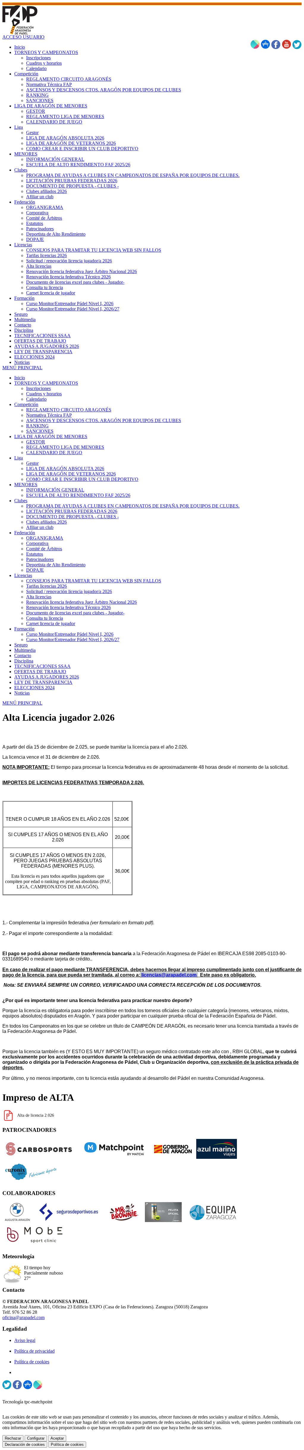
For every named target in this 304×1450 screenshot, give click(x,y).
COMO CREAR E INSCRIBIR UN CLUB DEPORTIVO (82, 479)
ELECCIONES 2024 (34, 687)
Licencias (23, 575)
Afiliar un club (39, 527)
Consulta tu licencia (44, 618)
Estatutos (34, 554)
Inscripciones (38, 388)
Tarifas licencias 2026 (46, 586)
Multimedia (25, 650)
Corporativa (37, 543)
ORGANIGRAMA (44, 538)
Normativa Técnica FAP (49, 415)
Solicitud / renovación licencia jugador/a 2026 (69, 591)
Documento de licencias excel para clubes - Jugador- (75, 612)
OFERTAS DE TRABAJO (40, 671)
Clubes (20, 500)
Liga (18, 457)
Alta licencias (38, 596)
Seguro (21, 644)
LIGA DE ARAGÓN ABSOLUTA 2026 (65, 468)
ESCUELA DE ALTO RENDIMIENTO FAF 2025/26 (78, 495)
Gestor (32, 463)
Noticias (22, 692)
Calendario (36, 399)
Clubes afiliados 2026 (46, 521)
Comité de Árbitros (44, 548)
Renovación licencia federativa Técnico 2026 (68, 607)
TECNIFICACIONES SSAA (42, 666)
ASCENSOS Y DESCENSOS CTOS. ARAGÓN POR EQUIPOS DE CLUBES (103, 420)
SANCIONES (39, 431)
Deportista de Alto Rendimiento (56, 564)
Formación (24, 628)
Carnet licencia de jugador (50, 623)
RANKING (37, 425)
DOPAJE (35, 570)
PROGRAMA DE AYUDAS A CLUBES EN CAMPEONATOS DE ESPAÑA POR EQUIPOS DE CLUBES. (133, 505)
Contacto (22, 655)
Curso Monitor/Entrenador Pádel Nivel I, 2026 (69, 634)
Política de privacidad (34, 1351)
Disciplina (23, 660)
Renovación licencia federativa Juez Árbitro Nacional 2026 (81, 602)
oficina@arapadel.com (23, 1317)
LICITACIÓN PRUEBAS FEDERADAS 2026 (71, 511)
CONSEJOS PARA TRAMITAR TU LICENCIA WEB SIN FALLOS (93, 580)
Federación (24, 532)
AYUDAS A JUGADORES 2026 (46, 676)
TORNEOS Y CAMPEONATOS (46, 383)
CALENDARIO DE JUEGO (54, 452)
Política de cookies (31, 1361)
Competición (26, 404)
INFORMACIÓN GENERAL (55, 489)
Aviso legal (24, 1340)
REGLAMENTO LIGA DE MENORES (65, 447)
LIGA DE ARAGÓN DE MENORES (50, 436)
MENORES (25, 484)
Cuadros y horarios (44, 393)
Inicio (19, 377)
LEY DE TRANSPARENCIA (43, 682)
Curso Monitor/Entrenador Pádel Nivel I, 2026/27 (72, 639)
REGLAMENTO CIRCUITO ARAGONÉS (68, 409)
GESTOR (35, 441)
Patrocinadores (40, 559)
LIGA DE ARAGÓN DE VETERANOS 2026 (71, 473)
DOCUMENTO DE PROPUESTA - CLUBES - (72, 516)
